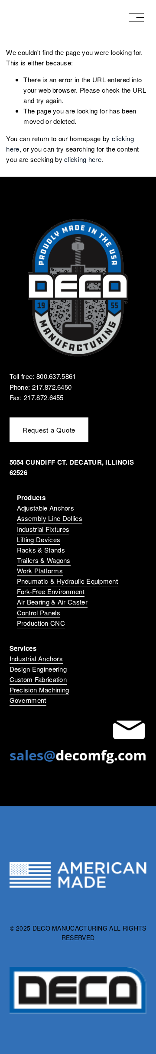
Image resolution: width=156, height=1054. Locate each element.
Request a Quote (49, 429)
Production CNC (41, 622)
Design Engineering (38, 668)
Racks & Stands (41, 549)
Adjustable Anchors (45, 507)
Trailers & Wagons (44, 560)
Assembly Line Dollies (49, 518)
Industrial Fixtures (43, 528)
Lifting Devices (39, 539)
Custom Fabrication (38, 679)
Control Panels (38, 612)
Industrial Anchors (36, 658)
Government (28, 700)
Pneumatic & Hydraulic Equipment (67, 580)
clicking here (82, 159)
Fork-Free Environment (50, 591)
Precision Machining (39, 689)
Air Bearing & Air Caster (52, 601)
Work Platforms (40, 570)
